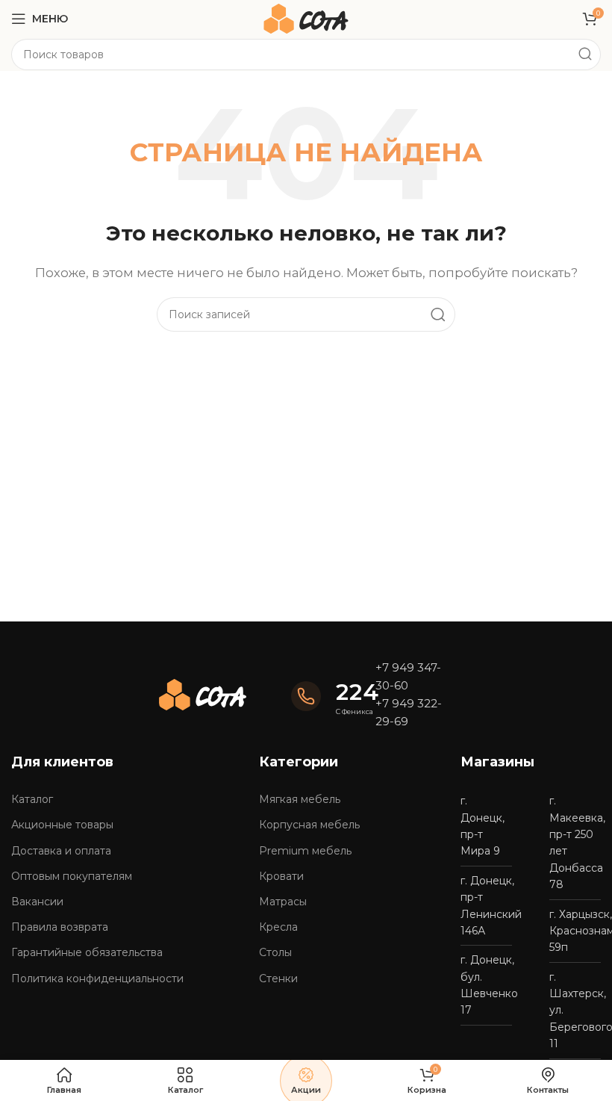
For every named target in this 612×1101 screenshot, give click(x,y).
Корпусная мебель (309, 824)
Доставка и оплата (61, 850)
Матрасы (283, 901)
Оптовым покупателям (71, 876)
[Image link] (202, 693)
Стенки (278, 978)
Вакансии (37, 901)
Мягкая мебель (299, 799)
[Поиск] (585, 54)
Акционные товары (62, 824)
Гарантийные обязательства (87, 952)
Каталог (32, 799)
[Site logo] (306, 17)
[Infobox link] (326, 697)
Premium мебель (305, 850)
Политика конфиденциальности (97, 978)
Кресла (278, 927)
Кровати (281, 876)
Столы (275, 952)
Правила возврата (59, 927)
